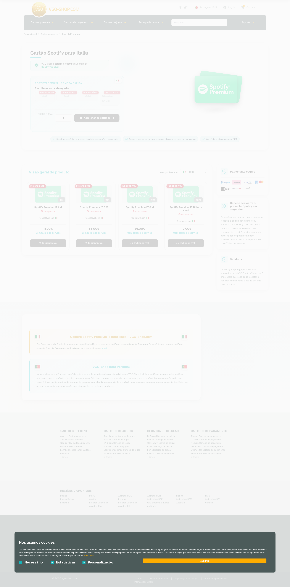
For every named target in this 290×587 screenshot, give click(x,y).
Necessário (33, 562)
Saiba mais (89, 555)
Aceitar (204, 561)
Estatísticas (66, 562)
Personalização (100, 562)
